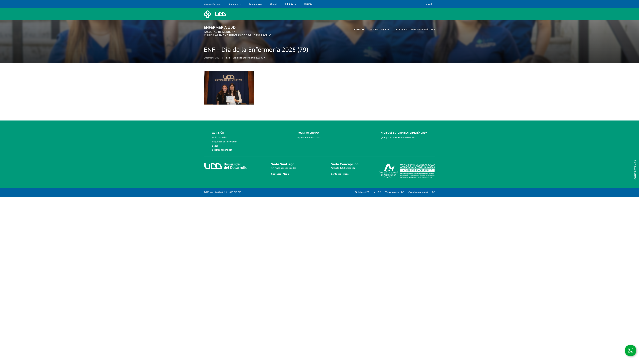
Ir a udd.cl (430, 4)
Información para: (212, 4)
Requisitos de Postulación (224, 141)
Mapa (286, 174)
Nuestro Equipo (308, 132)
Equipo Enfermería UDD (309, 137)
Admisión (218, 132)
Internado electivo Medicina (244, 4)
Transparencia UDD (394, 192)
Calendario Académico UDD (421, 192)
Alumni (273, 4)
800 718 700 (235, 192)
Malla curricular (219, 137)
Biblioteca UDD (362, 192)
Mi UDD (308, 4)
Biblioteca (290, 4)
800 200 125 (221, 192)
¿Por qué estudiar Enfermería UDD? (404, 132)
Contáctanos (635, 170)
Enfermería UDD (211, 58)
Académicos (255, 4)
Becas (215, 146)
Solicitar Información (222, 150)
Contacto (276, 174)
